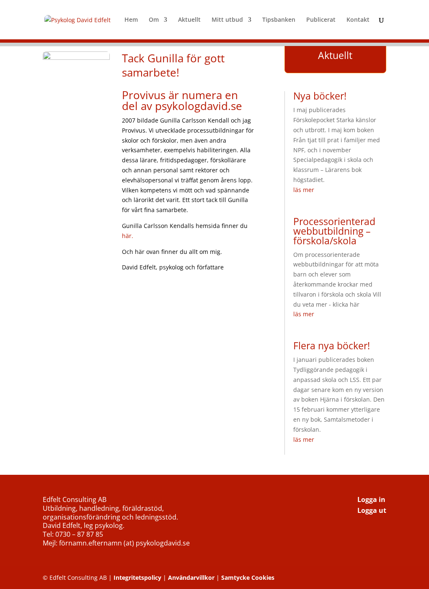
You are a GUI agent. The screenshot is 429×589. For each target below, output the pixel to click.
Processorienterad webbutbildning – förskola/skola (334, 231)
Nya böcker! (319, 95)
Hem (131, 20)
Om (154, 20)
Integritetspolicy (137, 577)
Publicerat (321, 20)
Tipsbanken (278, 20)
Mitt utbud (227, 20)
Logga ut (371, 510)
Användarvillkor (191, 577)
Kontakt (358, 20)
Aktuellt (189, 20)
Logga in (371, 499)
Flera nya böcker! (331, 345)
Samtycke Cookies (247, 577)
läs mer (303, 190)
